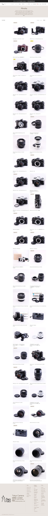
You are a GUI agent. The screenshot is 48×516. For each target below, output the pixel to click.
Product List (28, 490)
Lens (34, 488)
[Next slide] (27, 30)
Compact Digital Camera (36, 508)
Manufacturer (29, 488)
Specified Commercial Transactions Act (43, 497)
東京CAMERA (6, 514)
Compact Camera (35, 495)
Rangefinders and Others (36, 492)
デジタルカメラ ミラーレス (36, 505)
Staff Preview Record (29, 496)
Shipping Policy (43, 491)
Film (34, 509)
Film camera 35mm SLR (36, 490)
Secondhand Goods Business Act (43, 500)
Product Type (29, 487)
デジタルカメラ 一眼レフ (36, 503)
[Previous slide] (14, 30)
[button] (41, 20)
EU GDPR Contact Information (43, 504)
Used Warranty (29, 491)
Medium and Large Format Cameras (36, 500)
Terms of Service (42, 494)
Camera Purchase (28, 494)
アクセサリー (36, 511)
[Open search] (5, 4)
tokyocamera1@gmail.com (18, 501)
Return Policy (43, 490)
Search (42, 487)
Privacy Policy (43, 488)
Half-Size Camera (35, 497)
